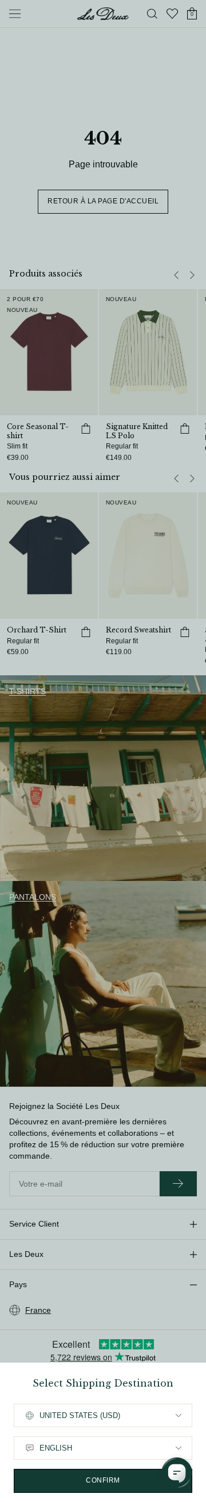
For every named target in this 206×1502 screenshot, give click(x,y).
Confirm (103, 1480)
